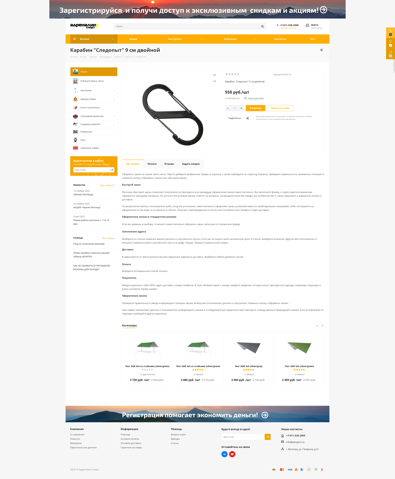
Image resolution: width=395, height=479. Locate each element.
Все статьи (108, 238)
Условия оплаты (130, 438)
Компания (77, 429)
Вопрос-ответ (178, 434)
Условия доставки (131, 443)
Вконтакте (224, 454)
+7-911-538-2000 (289, 25)
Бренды (175, 438)
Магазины (76, 443)
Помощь (125, 434)
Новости (75, 438)
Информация (129, 429)
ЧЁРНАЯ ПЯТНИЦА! (83, 194)
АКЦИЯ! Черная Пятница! (86, 207)
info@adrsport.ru (295, 442)
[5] (238, 74)
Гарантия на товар (131, 447)
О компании (77, 434)
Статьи (175, 443)
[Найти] (262, 26)
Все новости (107, 185)
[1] (226, 74)
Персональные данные (83, 447)
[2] (229, 74)
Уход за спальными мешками (88, 243)
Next (322, 325)
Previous (317, 325)
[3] (232, 74)
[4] (235, 74)
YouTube (232, 454)
